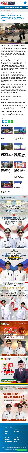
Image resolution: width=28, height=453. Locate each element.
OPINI (15, 441)
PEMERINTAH (8, 439)
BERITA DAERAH (19, 7)
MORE (6, 444)
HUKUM (16, 435)
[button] (22, 450)
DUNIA (2, 7)
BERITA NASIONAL (9, 7)
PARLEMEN (17, 439)
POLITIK (7, 437)
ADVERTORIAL (8, 441)
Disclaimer (11, 449)
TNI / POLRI (17, 437)
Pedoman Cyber (15, 449)
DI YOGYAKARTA (7, 10)
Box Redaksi (7, 449)
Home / (2, 10)
